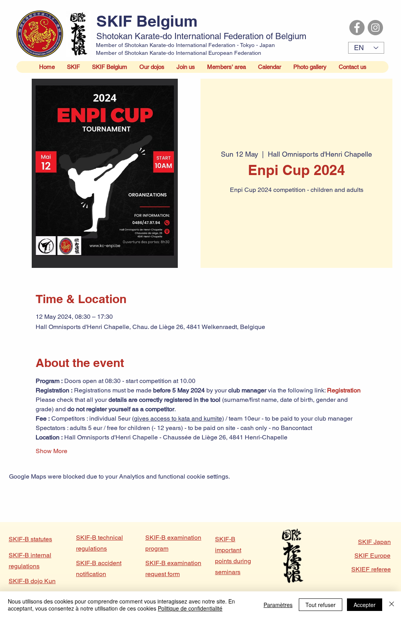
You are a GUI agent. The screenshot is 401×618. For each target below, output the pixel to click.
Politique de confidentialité (190, 608)
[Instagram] (375, 27)
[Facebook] (357, 27)
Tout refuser (320, 605)
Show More (51, 451)
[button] (73, 67)
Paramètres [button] (278, 605)
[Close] (391, 605)
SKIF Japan (374, 542)
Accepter (365, 605)
